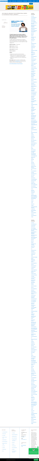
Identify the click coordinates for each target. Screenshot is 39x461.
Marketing (32, 345)
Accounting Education (33, 17)
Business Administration (14, 434)
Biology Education (33, 46)
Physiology (32, 162)
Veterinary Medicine (33, 212)
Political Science (33, 371)
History (32, 318)
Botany (32, 255)
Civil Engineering (33, 60)
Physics (32, 367)
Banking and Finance (33, 43)
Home (2, 15)
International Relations (34, 129)
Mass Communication (33, 140)
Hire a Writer (3, 435)
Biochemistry (32, 251)
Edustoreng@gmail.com (24, 439)
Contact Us (3, 447)
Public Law (32, 176)
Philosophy (32, 159)
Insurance (32, 332)
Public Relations (33, 384)
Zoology (32, 423)
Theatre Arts (32, 410)
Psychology (32, 172)
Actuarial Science (33, 18)
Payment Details (4, 449)
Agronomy (32, 34)
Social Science (33, 192)
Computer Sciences (33, 273)
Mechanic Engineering (34, 349)
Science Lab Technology (34, 187)
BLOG (37, 3)
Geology (32, 312)
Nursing (32, 148)
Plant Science (32, 163)
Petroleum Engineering (34, 362)
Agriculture (32, 239)
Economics (13, 442)
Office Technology (33, 356)
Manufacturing (33, 137)
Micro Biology (32, 145)
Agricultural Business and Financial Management (33, 26)
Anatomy (32, 35)
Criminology (32, 69)
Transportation (33, 415)
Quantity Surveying (33, 180)
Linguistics (32, 134)
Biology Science (33, 47)
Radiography (32, 388)
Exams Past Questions (4, 441)
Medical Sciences (33, 144)
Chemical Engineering (33, 56)
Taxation (32, 201)
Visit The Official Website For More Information (16, 63)
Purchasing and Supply (34, 179)
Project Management (33, 377)
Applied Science (33, 39)
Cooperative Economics (34, 68)
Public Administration (33, 173)
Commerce (32, 268)
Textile (32, 202)
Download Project (4, 439)
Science (32, 395)
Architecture (32, 40)
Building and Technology (34, 50)
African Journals (4, 433)
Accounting (32, 222)
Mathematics (32, 141)
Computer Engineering (34, 63)
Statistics (32, 406)
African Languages (33, 21)
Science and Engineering (34, 184)
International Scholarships (6, 15)
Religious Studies (33, 183)
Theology (32, 205)
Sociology (32, 400)
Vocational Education (33, 215)
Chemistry (32, 57)
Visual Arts (32, 420)
